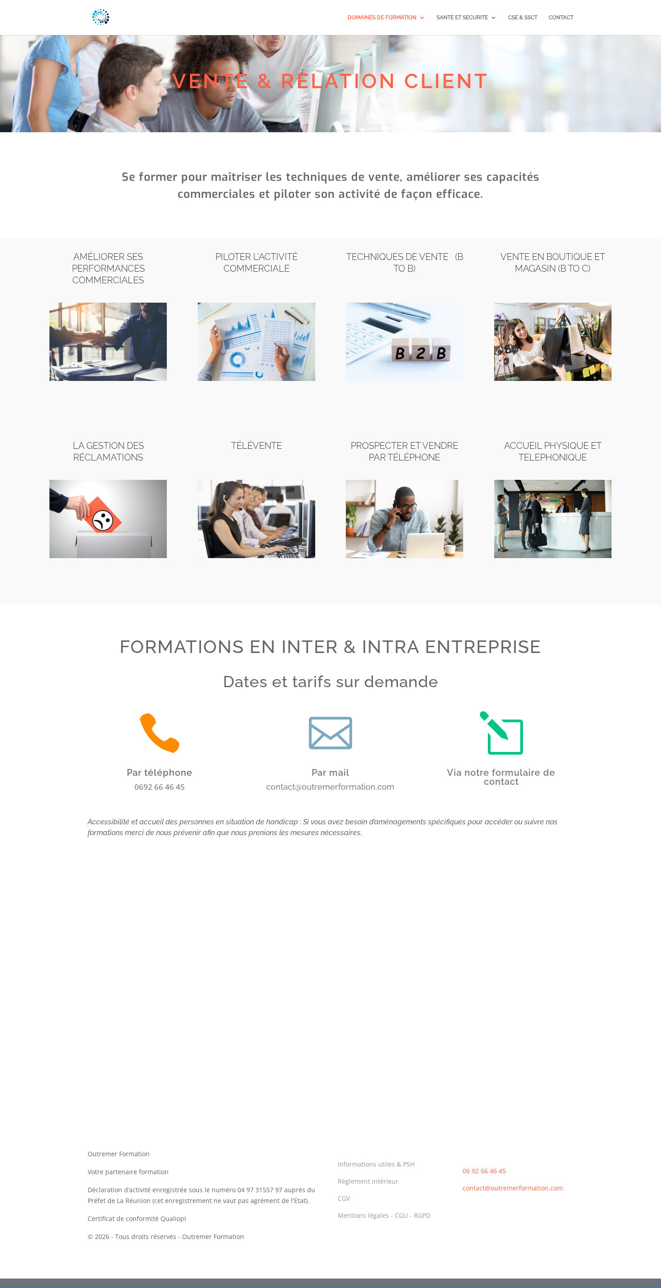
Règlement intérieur (368, 1181)
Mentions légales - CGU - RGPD (384, 1215)
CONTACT (561, 17)
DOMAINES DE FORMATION (382, 17)
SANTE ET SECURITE (462, 17)
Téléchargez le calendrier (330, 963)
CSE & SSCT (522, 17)
